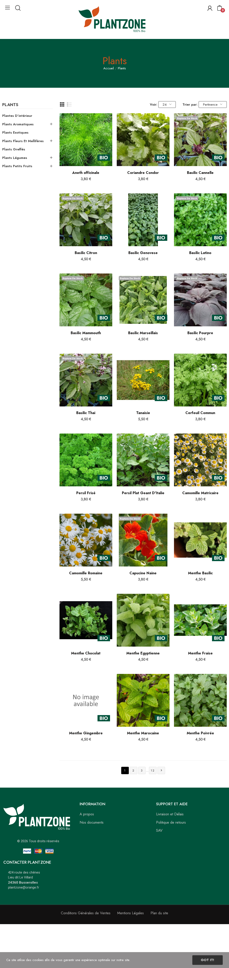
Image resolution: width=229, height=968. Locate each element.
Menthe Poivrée (200, 733)
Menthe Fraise (200, 653)
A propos (87, 814)
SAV (159, 830)
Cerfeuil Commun (200, 412)
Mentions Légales (130, 913)
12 (153, 770)
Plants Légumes (14, 157)
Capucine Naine (143, 573)
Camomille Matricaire (200, 493)
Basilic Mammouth (86, 333)
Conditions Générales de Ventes (85, 913)
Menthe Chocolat (85, 653)
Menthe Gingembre (86, 733)
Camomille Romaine (85, 573)
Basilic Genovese (143, 252)
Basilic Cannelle (200, 172)
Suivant (161, 770)
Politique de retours (171, 822)
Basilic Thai (85, 412)
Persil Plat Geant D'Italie (143, 493)
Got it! (207, 959)
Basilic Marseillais (143, 333)
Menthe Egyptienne (143, 653)
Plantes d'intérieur (17, 115)
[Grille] (62, 104)
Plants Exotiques (15, 132)
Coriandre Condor (143, 172)
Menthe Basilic (200, 573)
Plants (10, 105)
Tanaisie (143, 412)
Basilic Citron (86, 252)
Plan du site (159, 913)
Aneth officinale (85, 172)
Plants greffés (13, 149)
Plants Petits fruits (17, 166)
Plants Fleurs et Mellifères (23, 141)
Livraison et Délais (170, 814)
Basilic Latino (200, 252)
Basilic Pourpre (200, 333)
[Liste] (69, 104)
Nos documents (92, 822)
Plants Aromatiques (18, 124)
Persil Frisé (85, 493)
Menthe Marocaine (143, 733)
